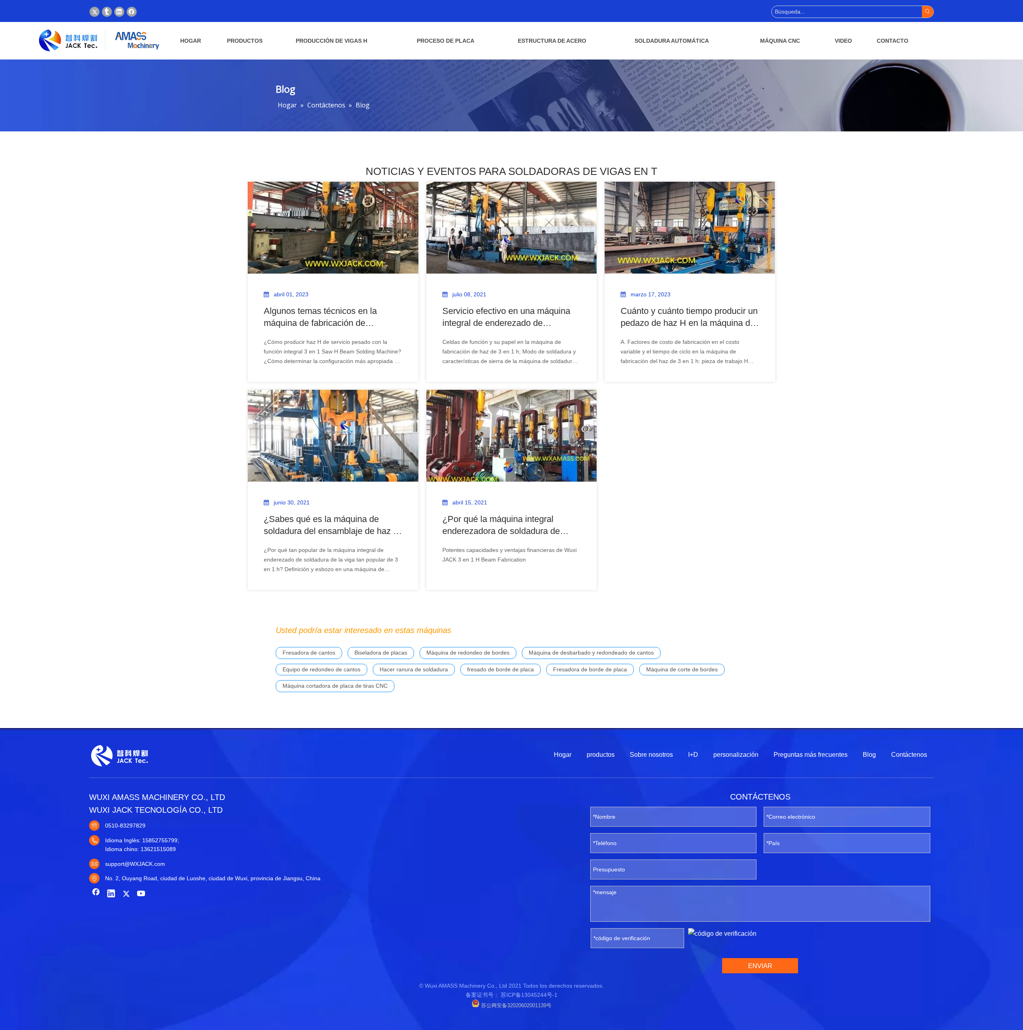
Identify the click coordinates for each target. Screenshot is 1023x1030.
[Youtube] (141, 894)
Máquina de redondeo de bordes (468, 652)
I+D (694, 754)
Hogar (562, 754)
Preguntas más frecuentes (811, 754)
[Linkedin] (119, 12)
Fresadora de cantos (309, 652)
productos (601, 754)
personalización (735, 754)
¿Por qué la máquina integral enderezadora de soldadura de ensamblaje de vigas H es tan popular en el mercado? (501, 525)
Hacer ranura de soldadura (414, 669)
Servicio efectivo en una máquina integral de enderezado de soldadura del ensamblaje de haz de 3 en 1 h (506, 317)
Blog (869, 754)
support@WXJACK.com (135, 864)
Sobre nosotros (651, 754)
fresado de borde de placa (500, 669)
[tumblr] (107, 12)
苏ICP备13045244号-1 (529, 995)
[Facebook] (132, 12)
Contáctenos (909, 754)
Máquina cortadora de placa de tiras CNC (335, 686)
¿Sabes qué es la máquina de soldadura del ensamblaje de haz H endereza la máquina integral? (332, 525)
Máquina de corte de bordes (682, 669)
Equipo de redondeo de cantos (321, 669)
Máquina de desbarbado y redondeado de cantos (591, 652)
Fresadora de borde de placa (590, 669)
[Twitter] (95, 12)
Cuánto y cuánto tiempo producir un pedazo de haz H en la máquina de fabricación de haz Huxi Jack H (689, 317)
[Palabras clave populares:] (927, 12)
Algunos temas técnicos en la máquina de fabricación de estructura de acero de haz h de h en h (328, 317)
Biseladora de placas (380, 652)
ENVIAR (760, 966)
